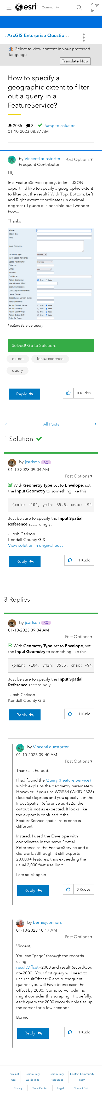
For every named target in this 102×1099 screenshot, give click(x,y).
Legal (60, 1088)
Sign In (95, 7)
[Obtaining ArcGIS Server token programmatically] (95, 424)
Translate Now (75, 61)
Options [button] (84, 37)
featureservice (50, 358)
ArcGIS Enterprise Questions (38, 35)
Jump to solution (60, 125)
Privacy (18, 1088)
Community (50, 7)
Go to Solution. (41, 345)
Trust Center (40, 1088)
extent (18, 358)
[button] (79, 159)
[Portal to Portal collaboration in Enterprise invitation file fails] (6, 424)
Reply (21, 394)
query (17, 370)
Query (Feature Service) (68, 780)
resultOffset (27, 967)
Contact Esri (81, 1088)
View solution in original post (35, 545)
